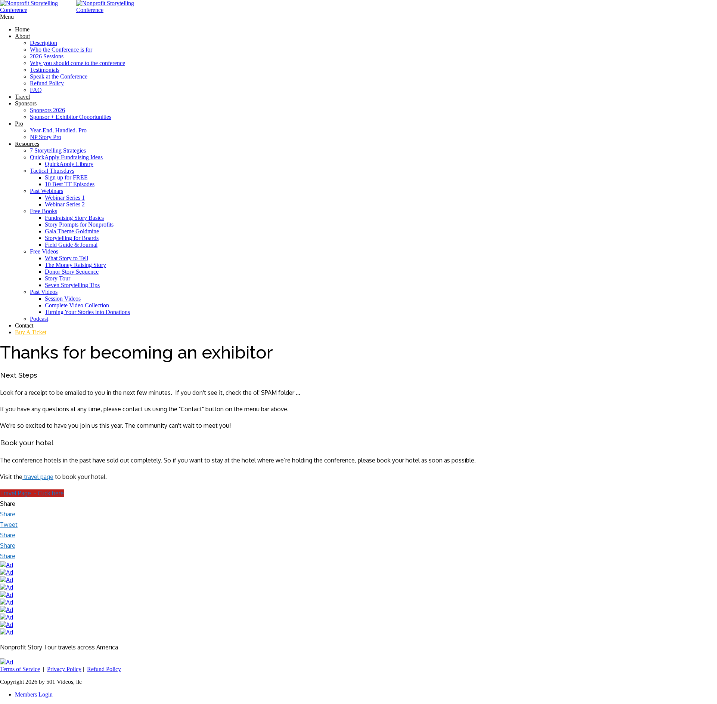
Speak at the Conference (58, 76)
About (22, 36)
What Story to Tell (66, 258)
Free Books (43, 211)
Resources (27, 144)
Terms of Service (20, 669)
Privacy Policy (64, 669)
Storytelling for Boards (72, 238)
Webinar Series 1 (65, 197)
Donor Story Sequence (72, 271)
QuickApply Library (69, 164)
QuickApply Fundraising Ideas (66, 157)
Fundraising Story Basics (74, 218)
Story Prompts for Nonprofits (79, 224)
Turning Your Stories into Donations (87, 312)
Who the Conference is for (61, 49)
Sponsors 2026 (47, 110)
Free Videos (44, 251)
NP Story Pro (45, 137)
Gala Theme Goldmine (72, 231)
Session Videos (63, 298)
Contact (24, 325)
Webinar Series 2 (65, 204)
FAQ (36, 90)
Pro (19, 123)
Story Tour (57, 278)
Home (22, 29)
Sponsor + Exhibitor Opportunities (70, 117)
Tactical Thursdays (52, 170)
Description (43, 43)
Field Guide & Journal (71, 245)
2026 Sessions (46, 56)
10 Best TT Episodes (69, 184)
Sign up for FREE (66, 177)
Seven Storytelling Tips (72, 285)
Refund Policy (47, 83)
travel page (38, 476)
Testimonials (44, 70)
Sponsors (26, 103)
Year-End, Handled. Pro (58, 130)
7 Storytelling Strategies (58, 150)
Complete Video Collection (77, 305)
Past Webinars (46, 191)
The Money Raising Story (75, 265)
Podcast (39, 319)
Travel (22, 96)
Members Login (34, 694)
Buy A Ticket (30, 332)
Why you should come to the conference (77, 63)
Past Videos (44, 292)
